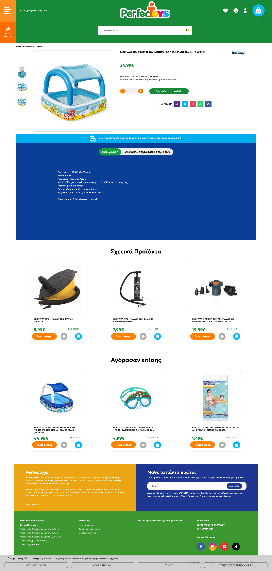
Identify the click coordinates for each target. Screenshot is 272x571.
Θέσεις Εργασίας (87, 533)
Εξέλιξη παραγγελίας (31, 10)
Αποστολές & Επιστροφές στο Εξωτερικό (40, 536)
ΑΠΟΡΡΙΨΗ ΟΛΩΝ (102, 565)
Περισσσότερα (33, 504)
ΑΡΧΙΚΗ (18, 47)
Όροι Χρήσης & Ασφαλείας (33, 540)
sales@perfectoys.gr (211, 524)
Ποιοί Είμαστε (86, 525)
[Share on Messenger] (185, 104)
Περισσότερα (44, 336)
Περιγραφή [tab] (110, 152)
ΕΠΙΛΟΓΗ (169, 565)
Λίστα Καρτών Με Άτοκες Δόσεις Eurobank (160, 520)
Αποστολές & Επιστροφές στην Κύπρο (39, 533)
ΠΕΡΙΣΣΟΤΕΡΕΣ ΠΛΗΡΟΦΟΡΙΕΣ (236, 565)
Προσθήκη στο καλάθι (169, 91)
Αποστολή (234, 486)
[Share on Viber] (177, 104)
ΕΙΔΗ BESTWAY (28, 47)
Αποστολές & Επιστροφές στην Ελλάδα (39, 529)
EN (45, 10)
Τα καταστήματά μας (89, 529)
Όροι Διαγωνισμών (29, 544)
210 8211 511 (205, 529)
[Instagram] (193, 104)
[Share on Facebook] (208, 104)
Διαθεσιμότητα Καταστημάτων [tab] (147, 152)
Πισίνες (39, 47)
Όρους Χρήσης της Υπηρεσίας (196, 496)
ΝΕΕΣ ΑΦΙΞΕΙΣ (8, 34)
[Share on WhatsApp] (200, 104)
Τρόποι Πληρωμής (29, 525)
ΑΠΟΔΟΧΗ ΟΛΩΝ (36, 565)
